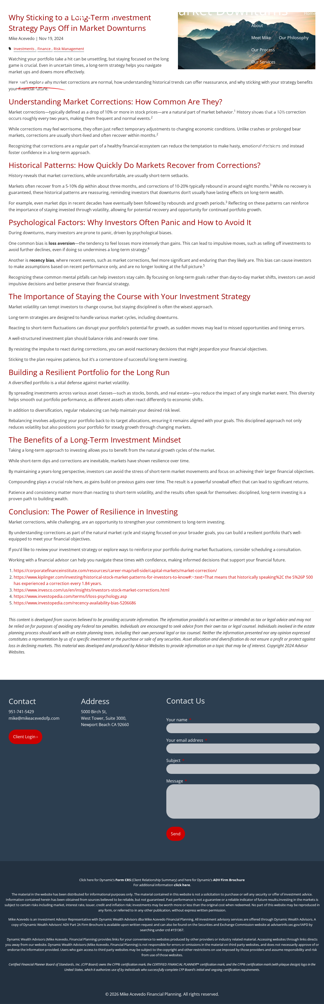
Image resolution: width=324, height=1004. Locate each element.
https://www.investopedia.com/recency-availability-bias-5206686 (75, 603)
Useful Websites (266, 135)
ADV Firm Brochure (229, 880)
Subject (193, 760)
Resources (261, 122)
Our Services (263, 62)
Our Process (263, 50)
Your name (197, 720)
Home (310, 13)
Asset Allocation (266, 98)
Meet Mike (261, 37)
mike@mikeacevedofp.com (34, 718)
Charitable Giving (267, 110)
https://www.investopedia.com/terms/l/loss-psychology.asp (70, 596)
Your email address (205, 740)
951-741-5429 (21, 711)
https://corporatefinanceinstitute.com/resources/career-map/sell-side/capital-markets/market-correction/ (115, 570)
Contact (277, 159)
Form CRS (123, 880)
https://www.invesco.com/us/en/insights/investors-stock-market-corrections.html (91, 590)
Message (195, 781)
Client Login (304, 159)
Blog (258, 159)
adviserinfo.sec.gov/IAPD (289, 924)
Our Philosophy (294, 37)
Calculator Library (268, 147)
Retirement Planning (271, 86)
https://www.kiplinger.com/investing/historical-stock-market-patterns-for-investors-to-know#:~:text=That (113, 577)
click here (182, 885)
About (257, 25)
